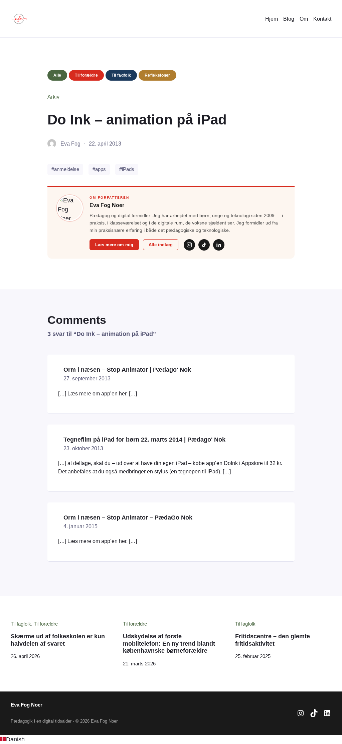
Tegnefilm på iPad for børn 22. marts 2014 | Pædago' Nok (144, 439)
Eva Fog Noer (26, 705)
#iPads (126, 169)
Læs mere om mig (114, 244)
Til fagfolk (121, 75)
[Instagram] (189, 245)
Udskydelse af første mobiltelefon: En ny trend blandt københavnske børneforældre (169, 643)
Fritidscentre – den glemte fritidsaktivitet (272, 640)
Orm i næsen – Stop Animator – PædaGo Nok (127, 517)
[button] (171, 739)
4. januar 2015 (80, 526)
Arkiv (53, 97)
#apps (99, 169)
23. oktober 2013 (83, 448)
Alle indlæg (161, 244)
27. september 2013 (87, 378)
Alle (57, 75)
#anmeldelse (65, 169)
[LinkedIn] (218, 245)
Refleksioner (157, 75)
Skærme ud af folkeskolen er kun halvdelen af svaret (58, 640)
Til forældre (86, 75)
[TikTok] (204, 245)
